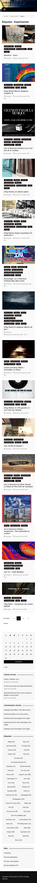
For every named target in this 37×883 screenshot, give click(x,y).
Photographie (26, 795)
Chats (26, 754)
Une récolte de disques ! (13, 446)
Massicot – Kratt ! (11, 55)
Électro (23, 221)
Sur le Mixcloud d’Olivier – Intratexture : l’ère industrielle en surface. (17, 531)
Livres (11, 782)
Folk (10, 770)
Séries (9, 823)
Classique (17, 139)
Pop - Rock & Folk (9, 49)
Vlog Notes (25, 832)
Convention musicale (18, 762)
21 (22, 650)
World (26, 836)
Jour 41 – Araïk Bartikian (14, 572)
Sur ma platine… (21, 49)
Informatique (12, 778)
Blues (26, 741)
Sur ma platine (25, 819)
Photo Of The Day (13, 803)
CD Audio (25, 746)
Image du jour (25, 774)
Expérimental (25, 766)
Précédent (7, 618)
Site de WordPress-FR (11, 865)
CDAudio (16, 180)
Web (11, 836)
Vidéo (29, 49)
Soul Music (10, 819)
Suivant (6, 623)
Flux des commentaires (11, 861)
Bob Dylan (11, 746)
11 (10, 646)
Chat (26, 750)
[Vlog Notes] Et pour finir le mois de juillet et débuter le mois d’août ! (18, 694)
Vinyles (7, 51)
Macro (26, 782)
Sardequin (8, 58)
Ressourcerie (12, 811)
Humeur (10, 774)
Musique (26, 787)
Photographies (18, 799)
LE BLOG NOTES (10, 2)
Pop (11, 807)
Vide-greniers (12, 828)
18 (10, 650)
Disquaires (10, 766)
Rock (27, 811)
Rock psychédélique (18, 815)
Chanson (16, 221)
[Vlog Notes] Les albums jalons (16, 192)
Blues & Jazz (8, 85)
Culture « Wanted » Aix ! (11, 679)
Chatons (11, 754)
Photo (27, 791)
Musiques (18, 46)
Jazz (27, 778)
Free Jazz (25, 770)
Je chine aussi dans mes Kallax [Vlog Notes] (18, 686)
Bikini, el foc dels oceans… (23, 710)
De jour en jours (18, 439)
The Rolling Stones (24, 823)
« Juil (5, 667)
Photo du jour (11, 795)
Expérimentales (9, 46)
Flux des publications (10, 857)
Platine (27, 803)
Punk (25, 807)
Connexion (7, 853)
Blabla (11, 741)
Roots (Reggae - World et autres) (13, 272)
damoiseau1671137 (10, 722)
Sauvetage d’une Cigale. (22, 718)
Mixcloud (11, 787)
